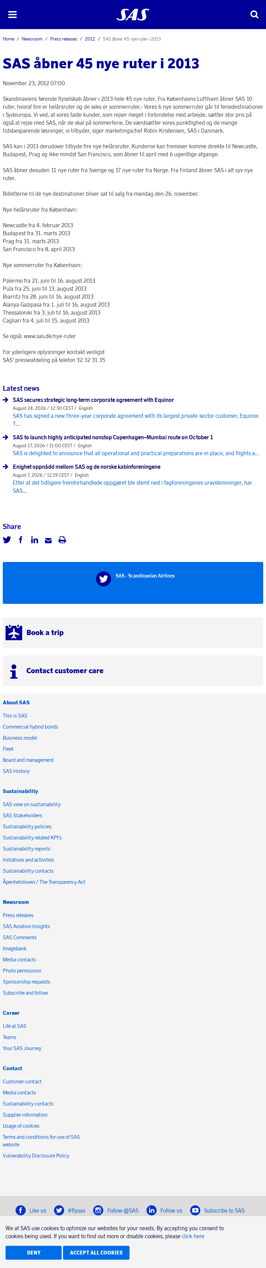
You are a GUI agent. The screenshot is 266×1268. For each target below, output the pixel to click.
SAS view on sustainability (32, 804)
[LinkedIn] (34, 540)
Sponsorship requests (26, 981)
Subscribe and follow (25, 992)
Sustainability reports (26, 848)
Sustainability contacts (28, 871)
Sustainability (20, 791)
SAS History (16, 771)
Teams (9, 1037)
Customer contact (22, 1081)
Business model (20, 737)
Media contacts (19, 959)
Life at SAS (14, 1026)
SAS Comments (20, 937)
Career (11, 1013)
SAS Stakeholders (22, 815)
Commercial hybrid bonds (30, 726)
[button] (12, 14)
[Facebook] (21, 540)
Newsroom (32, 39)
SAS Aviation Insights (26, 926)
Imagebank (15, 948)
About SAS (16, 702)
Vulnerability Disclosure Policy (36, 1155)
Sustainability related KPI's (32, 837)
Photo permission (22, 970)
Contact (12, 1068)
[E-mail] (48, 540)
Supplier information (25, 1114)
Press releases (63, 39)
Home (8, 39)
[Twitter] (7, 540)
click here (193, 1236)
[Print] (62, 540)
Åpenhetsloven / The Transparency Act (44, 882)
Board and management (28, 760)
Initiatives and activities (28, 859)
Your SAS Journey (22, 1048)
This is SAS (15, 715)
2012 (90, 39)
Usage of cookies (21, 1125)
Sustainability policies (27, 826)
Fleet (8, 749)
